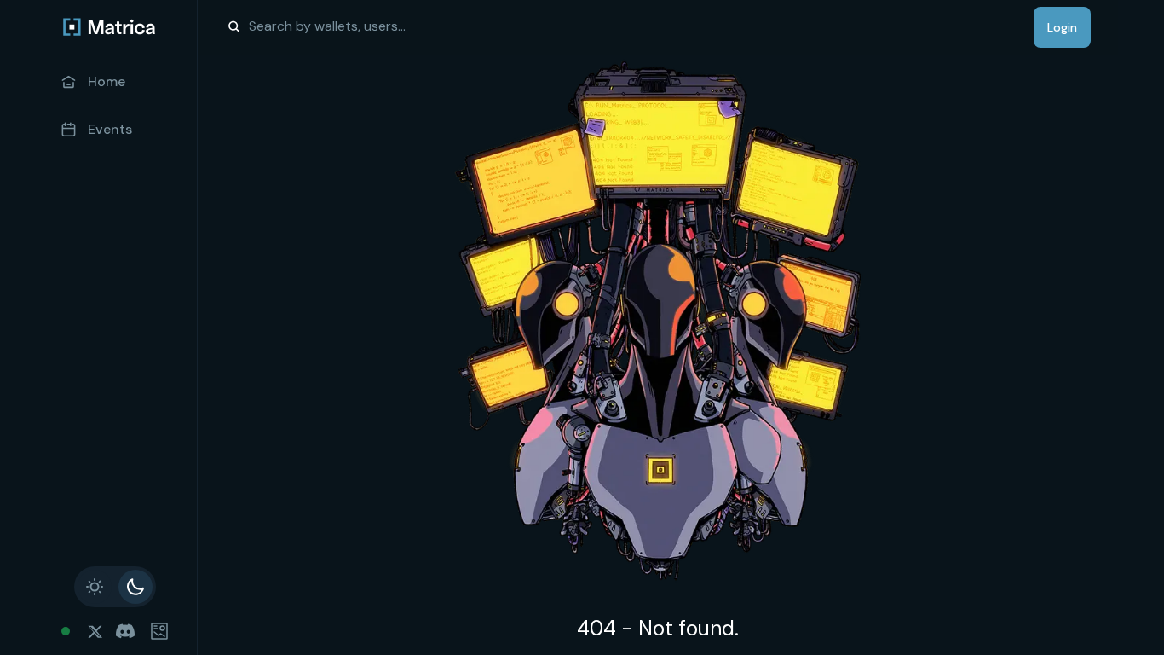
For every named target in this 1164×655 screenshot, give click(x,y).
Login (1062, 27)
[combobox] (329, 26)
